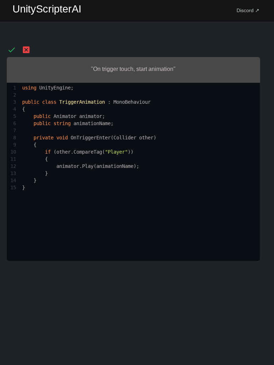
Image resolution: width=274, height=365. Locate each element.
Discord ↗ (248, 10)
